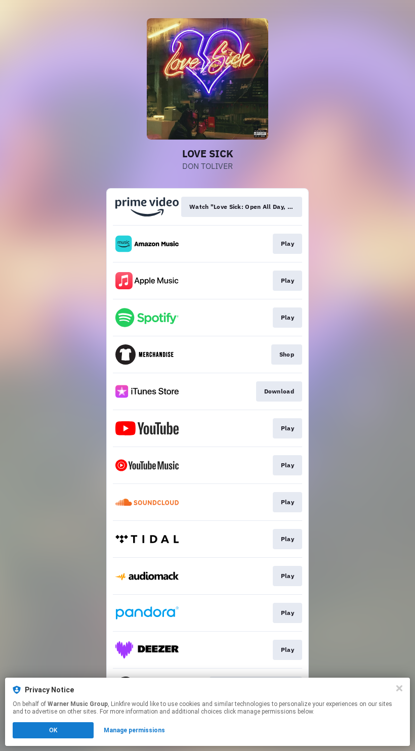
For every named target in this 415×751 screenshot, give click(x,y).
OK (53, 730)
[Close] (399, 688)
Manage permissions (134, 730)
